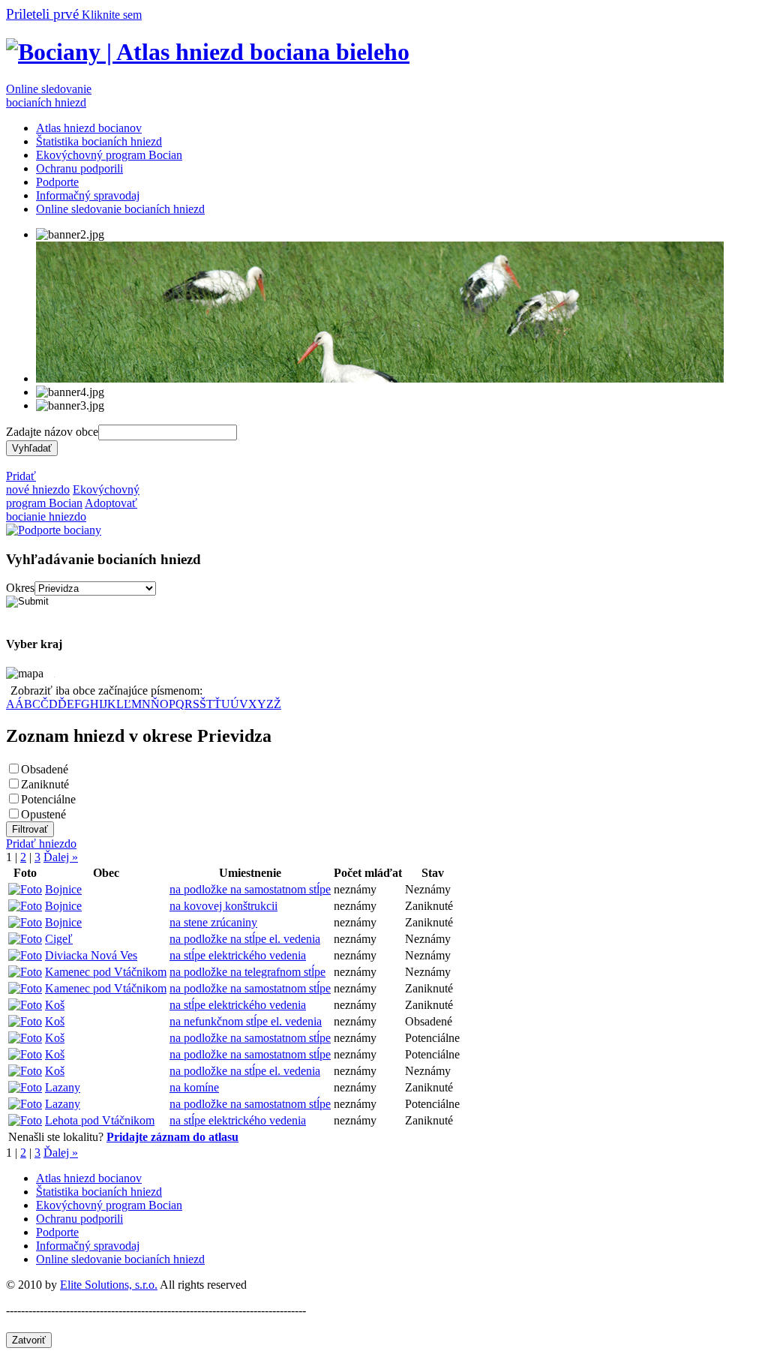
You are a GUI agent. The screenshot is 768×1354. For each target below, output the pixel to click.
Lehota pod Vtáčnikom (99, 1120)
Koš (54, 1004)
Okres (20, 587)
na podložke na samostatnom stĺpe (250, 889)
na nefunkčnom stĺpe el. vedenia (246, 1021)
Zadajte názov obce (52, 431)
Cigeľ (59, 938)
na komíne (194, 1087)
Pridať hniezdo (41, 843)
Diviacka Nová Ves (91, 955)
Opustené (43, 814)
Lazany (62, 1087)
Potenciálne (48, 799)
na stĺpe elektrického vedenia (238, 955)
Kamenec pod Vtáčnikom (105, 971)
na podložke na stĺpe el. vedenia (245, 938)
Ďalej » (61, 857)
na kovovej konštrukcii (224, 905)
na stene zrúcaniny (213, 922)
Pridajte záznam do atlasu (172, 1136)
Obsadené (44, 769)
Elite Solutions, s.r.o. (109, 1284)
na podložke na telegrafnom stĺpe (248, 971)
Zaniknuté (45, 784)
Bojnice (63, 889)
